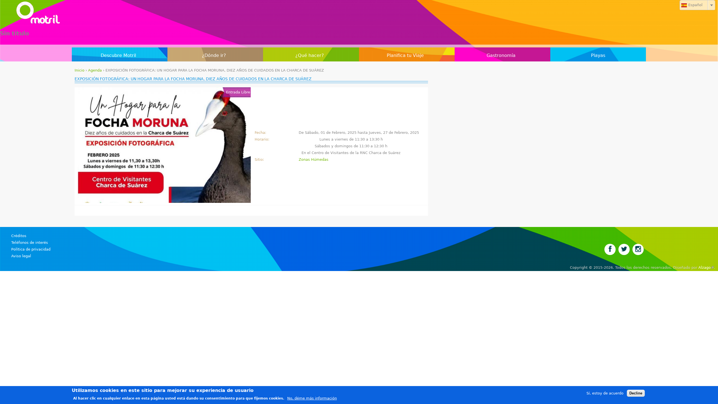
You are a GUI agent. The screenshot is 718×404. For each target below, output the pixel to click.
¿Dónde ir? (214, 55)
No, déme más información (312, 398)
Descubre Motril (118, 55)
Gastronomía (501, 55)
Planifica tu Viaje (405, 55)
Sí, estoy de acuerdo (604, 393)
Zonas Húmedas (313, 159)
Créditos (18, 236)
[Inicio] (359, 14)
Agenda (95, 70)
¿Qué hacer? (309, 55)
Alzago (706, 267)
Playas (598, 55)
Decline (635, 393)
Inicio (79, 70)
